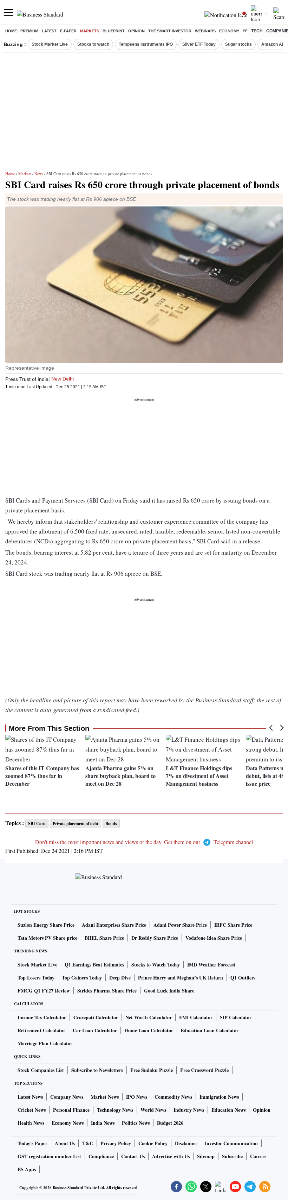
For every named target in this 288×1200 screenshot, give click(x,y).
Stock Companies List (41, 1070)
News (38, 173)
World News (153, 1109)
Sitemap (206, 1156)
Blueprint (114, 31)
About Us (65, 1143)
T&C (87, 1143)
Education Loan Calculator (209, 1030)
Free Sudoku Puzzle (151, 1070)
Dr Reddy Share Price (154, 938)
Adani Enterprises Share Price (114, 924)
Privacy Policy (115, 1143)
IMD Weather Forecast (211, 964)
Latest (49, 31)
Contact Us (133, 1156)
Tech (257, 30)
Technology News (115, 1109)
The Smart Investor (169, 31)
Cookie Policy (153, 1143)
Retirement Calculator (41, 1030)
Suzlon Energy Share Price (46, 924)
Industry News (189, 1109)
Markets (89, 31)
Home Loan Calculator (148, 1030)
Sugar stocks (238, 44)
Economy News (68, 1122)
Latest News (30, 1096)
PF (245, 31)
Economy (229, 31)
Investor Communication (231, 1143)
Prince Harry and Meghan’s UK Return (180, 977)
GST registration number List (49, 1156)
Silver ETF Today (199, 44)
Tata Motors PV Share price (47, 938)
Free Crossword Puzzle (204, 1070)
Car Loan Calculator (95, 1030)
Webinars (205, 31)
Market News (105, 1096)
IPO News (136, 1096)
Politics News (136, 1122)
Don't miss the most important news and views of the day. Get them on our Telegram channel (144, 841)
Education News (228, 1109)
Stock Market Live (50, 44)
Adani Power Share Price (180, 924)
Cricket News (32, 1109)
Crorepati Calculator (95, 1017)
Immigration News (219, 1096)
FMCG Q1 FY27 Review (44, 990)
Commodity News (173, 1096)
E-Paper (68, 31)
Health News (31, 1122)
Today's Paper (32, 1143)
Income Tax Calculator (42, 1017)
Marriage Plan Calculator (45, 1043)
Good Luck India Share (169, 990)
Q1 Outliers (242, 977)
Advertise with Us (171, 1156)
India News (102, 1122)
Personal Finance (71, 1109)
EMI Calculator (195, 1017)
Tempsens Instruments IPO (146, 44)
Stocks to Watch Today (155, 964)
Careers (258, 1156)
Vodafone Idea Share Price (213, 938)
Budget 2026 (170, 1122)
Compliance (101, 1156)
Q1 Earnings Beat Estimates (94, 964)
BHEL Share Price (104, 938)
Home (11, 31)
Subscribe (232, 1156)
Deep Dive (120, 977)
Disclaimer (186, 1143)
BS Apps (27, 1169)
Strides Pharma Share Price (107, 990)
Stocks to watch (93, 44)
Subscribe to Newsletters (97, 1070)
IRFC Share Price (233, 924)
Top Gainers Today (82, 977)
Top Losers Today (36, 977)
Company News (66, 1096)
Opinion (136, 31)
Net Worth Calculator (148, 1017)
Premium (29, 31)
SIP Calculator (235, 1017)
